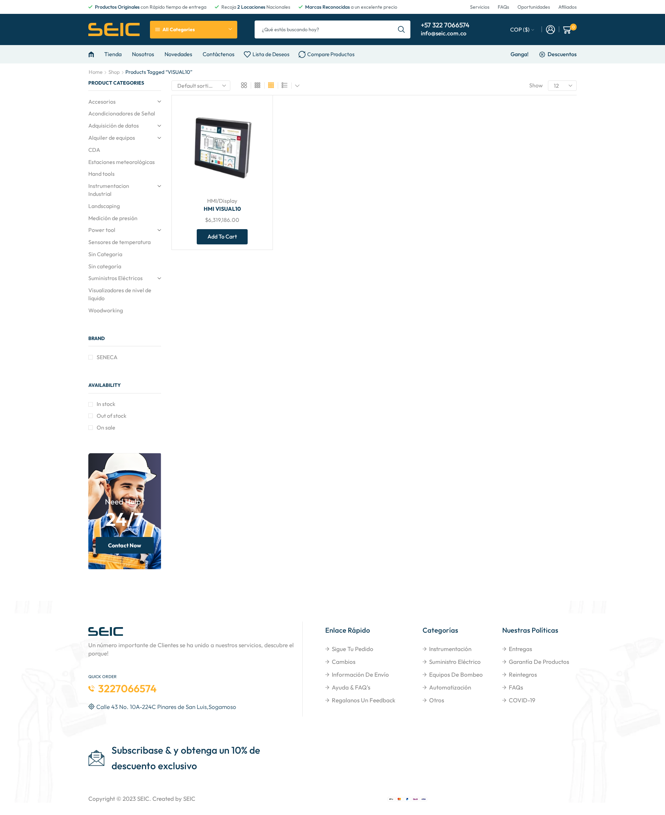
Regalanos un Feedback (363, 700)
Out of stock (111, 415)
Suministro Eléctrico (455, 661)
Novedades (178, 54)
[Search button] (401, 29)
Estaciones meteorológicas (121, 161)
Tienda (113, 54)
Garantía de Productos (539, 661)
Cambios (343, 661)
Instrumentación (450, 648)
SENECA (107, 357)
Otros (436, 700)
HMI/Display (222, 200)
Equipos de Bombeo (456, 674)
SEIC (143, 798)
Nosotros (143, 54)
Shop (114, 72)
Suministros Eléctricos (115, 278)
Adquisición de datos (113, 125)
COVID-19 (522, 700)
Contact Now (124, 545)
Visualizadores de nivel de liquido (119, 294)
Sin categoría (104, 266)
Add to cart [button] (254, 145)
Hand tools (101, 173)
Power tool (101, 229)
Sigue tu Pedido (352, 648)
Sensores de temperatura (119, 242)
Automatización (450, 687)
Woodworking (105, 310)
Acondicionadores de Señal (121, 113)
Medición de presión (113, 218)
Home (96, 72)
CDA (94, 149)
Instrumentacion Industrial (108, 189)
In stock (106, 403)
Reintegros (523, 674)
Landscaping (104, 205)
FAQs (516, 687)
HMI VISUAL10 (222, 208)
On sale (106, 427)
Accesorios (102, 101)
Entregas (520, 648)
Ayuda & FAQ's (351, 687)
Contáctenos (218, 54)
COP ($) (520, 29)
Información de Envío (360, 674)
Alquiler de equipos (111, 137)
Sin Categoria (105, 254)
